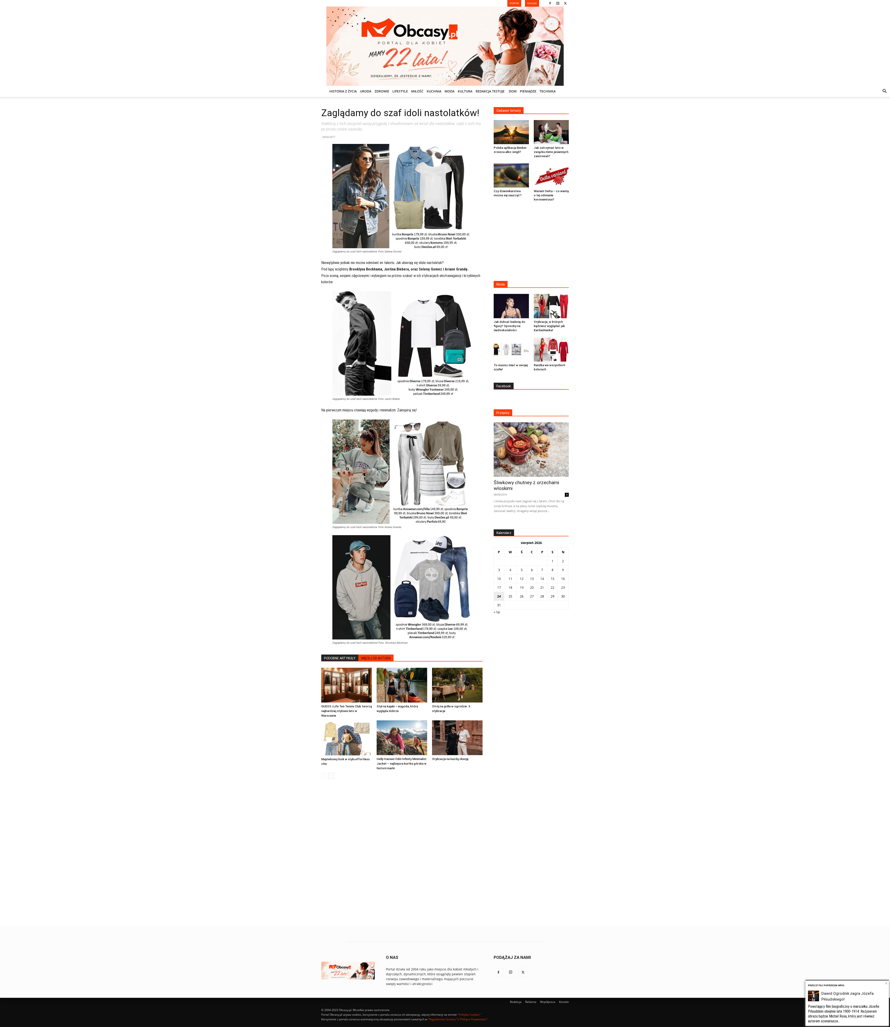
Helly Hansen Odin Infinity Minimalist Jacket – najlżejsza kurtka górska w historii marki (401, 763)
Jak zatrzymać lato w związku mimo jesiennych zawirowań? (551, 152)
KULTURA (465, 91)
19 (522, 587)
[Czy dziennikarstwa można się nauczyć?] (511, 175)
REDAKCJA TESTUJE (490, 91)
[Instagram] (557, 3)
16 (563, 578)
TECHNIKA (548, 91)
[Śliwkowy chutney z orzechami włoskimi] (531, 449)
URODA (365, 91)
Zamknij (886, 983)
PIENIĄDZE (528, 91)
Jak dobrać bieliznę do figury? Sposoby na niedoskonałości (509, 326)
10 (499, 578)
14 (542, 578)
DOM (513, 91)
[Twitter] (565, 3)
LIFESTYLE (400, 91)
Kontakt (564, 1002)
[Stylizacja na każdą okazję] (457, 737)
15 (552, 578)
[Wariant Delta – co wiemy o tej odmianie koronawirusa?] (551, 175)
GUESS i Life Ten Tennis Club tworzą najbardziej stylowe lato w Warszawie (346, 711)
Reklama (530, 1002)
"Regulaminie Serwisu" (442, 1019)
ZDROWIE (382, 91)
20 (532, 587)
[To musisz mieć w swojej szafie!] (511, 349)
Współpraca (547, 1002)
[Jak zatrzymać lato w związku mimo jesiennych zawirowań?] (551, 132)
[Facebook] (550, 3)
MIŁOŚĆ (417, 91)
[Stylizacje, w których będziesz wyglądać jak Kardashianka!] (551, 306)
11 (510, 578)
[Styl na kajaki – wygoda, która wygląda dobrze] (402, 685)
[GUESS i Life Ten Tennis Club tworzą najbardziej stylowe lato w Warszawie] (346, 685)
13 (532, 578)
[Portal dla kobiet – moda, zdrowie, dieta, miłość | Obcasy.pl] (445, 46)
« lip (497, 612)
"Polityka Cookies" (469, 1015)
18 (510, 587)
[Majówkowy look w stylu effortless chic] (346, 737)
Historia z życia (343, 91)
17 (499, 587)
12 (522, 578)
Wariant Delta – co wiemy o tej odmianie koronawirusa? (551, 195)
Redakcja (515, 1002)
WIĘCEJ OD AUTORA (376, 658)
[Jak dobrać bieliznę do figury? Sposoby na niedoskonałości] (511, 306)
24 (499, 596)
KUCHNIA (434, 91)
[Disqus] (402, 853)
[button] (884, 91)
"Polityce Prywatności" (473, 1019)
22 (552, 587)
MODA (450, 91)
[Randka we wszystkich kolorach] (551, 349)
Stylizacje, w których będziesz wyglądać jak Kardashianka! (549, 326)
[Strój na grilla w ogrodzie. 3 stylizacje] (457, 685)
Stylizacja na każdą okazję (450, 759)
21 (542, 587)
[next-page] (331, 776)
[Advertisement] (531, 242)
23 (563, 587)
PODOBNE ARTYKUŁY (340, 658)
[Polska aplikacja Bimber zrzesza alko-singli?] (511, 132)
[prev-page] (324, 776)
